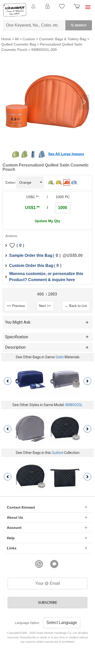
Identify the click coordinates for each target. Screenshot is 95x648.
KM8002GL (74, 405)
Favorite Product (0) (47, 14)
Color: (10, 182)
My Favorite (62, 9)
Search (80, 25)
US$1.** (32, 207)
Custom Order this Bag (31, 265)
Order (77, 9)
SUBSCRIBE (47, 602)
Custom (29, 39)
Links (11, 548)
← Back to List (76, 306)
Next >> (45, 306)
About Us (15, 517)
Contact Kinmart (21, 507)
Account (14, 528)
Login (47, 9)
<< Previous (16, 306)
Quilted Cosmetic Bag (18, 44)
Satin (59, 357)
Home (6, 39)
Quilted (57, 453)
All (16, 39)
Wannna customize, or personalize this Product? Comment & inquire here (46, 276)
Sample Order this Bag (30, 255)
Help (11, 538)
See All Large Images (66, 154)
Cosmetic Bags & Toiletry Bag (62, 39)
